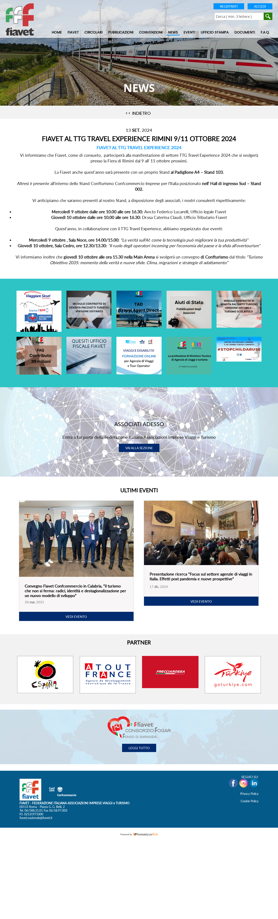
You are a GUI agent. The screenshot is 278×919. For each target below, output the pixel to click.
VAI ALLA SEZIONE (139, 448)
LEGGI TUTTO (139, 748)
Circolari (93, 32)
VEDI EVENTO (76, 617)
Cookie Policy (249, 801)
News (173, 32)
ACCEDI (260, 6)
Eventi (189, 32)
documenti (244, 32)
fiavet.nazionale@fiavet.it (36, 818)
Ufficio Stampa (215, 32)
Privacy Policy (249, 794)
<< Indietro (138, 113)
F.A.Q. (265, 32)
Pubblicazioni (120, 32)
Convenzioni (150, 32)
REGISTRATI (229, 6)
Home (57, 32)
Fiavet (73, 32)
